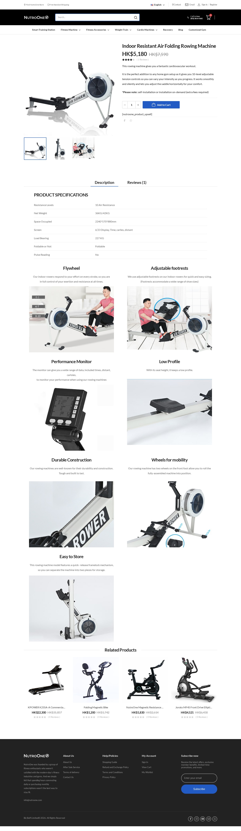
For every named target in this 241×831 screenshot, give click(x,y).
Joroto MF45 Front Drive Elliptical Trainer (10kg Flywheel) (207, 707)
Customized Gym (197, 29)
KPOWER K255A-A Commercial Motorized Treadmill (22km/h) (63, 707)
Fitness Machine (69, 29)
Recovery (168, 29)
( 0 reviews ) (54, 717)
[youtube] (202, 818)
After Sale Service (71, 767)
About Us (67, 762)
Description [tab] (104, 182)
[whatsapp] (214, 818)
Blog (180, 29)
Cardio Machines (145, 29)
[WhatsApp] (131, 120)
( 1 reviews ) (143, 60)
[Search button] (136, 17)
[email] (208, 818)
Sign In (145, 762)
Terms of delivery (71, 772)
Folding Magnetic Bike (96, 707)
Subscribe (199, 789)
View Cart (146, 767)
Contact (177, 4)
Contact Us (68, 777)
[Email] (186, 4)
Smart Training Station (43, 29)
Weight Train (121, 29)
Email (192, 4)
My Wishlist (147, 772)
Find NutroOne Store (35, 4)
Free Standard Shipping (59, 4)
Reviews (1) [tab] (136, 182)
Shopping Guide (109, 762)
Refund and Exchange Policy (115, 767)
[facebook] (190, 818)
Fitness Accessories (96, 29)
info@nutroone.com (33, 800)
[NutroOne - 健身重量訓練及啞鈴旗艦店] (36, 17)
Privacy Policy (109, 777)
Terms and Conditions (112, 772)
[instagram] (196, 818)
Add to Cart (164, 104)
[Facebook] (124, 120)
